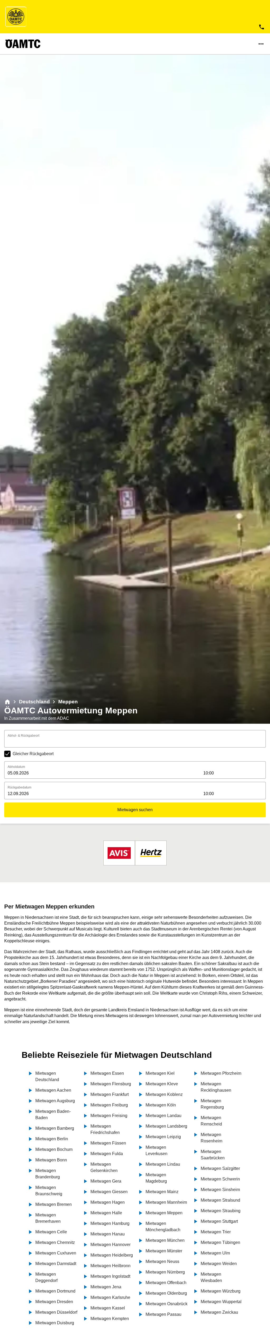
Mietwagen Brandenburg (47, 1173)
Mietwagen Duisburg (54, 1323)
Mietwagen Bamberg (54, 1128)
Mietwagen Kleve (162, 1084)
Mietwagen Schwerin (220, 1179)
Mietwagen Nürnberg (165, 1272)
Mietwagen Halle (106, 1213)
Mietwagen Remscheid (211, 1120)
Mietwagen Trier (216, 1232)
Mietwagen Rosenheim (211, 1137)
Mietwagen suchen (135, 810)
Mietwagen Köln (161, 1105)
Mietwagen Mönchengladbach (163, 1226)
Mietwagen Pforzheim (221, 1073)
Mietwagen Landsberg (166, 1126)
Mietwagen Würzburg (220, 1291)
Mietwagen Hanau (107, 1234)
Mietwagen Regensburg (212, 1104)
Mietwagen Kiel (160, 1073)
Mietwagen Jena (105, 1287)
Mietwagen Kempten (109, 1318)
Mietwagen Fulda (106, 1153)
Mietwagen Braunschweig (48, 1190)
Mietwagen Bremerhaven (48, 1218)
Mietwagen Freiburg (109, 1105)
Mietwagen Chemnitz (55, 1242)
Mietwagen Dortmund (55, 1291)
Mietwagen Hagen (107, 1202)
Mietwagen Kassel (107, 1308)
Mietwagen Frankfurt (109, 1094)
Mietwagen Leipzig (163, 1136)
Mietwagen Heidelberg (111, 1255)
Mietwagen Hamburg (109, 1223)
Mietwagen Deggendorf (46, 1277)
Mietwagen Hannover (110, 1244)
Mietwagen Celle (51, 1232)
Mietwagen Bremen (53, 1204)
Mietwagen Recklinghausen (216, 1087)
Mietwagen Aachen (53, 1090)
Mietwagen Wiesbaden (211, 1277)
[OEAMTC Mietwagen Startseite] (15, 16)
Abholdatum (16, 767)
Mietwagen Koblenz (164, 1094)
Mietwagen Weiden (219, 1263)
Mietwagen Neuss (162, 1261)
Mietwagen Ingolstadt (110, 1276)
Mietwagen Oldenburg (166, 1293)
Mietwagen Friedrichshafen (105, 1129)
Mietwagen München (165, 1240)
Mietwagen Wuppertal (221, 1301)
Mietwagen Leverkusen (156, 1150)
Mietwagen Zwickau (219, 1312)
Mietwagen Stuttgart (219, 1221)
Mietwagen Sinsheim (220, 1189)
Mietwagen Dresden (54, 1301)
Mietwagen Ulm (215, 1253)
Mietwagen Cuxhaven (55, 1253)
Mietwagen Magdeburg (156, 1178)
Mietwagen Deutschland (47, 1076)
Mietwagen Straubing (220, 1210)
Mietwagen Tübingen (220, 1242)
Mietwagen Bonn (51, 1160)
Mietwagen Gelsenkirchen (104, 1167)
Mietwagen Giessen (109, 1191)
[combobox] (135, 742)
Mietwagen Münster (164, 1251)
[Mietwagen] (7, 702)
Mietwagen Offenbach (166, 1282)
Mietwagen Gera (105, 1181)
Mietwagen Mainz (162, 1191)
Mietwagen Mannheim (166, 1202)
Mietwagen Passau (163, 1314)
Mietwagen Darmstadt (55, 1263)
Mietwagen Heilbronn (110, 1265)
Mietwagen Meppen (164, 1213)
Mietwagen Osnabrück (166, 1304)
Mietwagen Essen (107, 1073)
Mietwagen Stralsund (220, 1200)
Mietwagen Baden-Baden (53, 1114)
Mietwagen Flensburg (110, 1084)
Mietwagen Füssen (108, 1143)
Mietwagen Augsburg (55, 1101)
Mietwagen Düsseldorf (56, 1312)
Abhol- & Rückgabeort (23, 735)
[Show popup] (264, 742)
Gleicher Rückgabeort (33, 753)
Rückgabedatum (19, 787)
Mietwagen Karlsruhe (110, 1297)
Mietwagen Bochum (54, 1149)
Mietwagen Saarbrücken (213, 1154)
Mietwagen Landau (163, 1115)
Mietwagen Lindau (163, 1164)
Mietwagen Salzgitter (220, 1168)
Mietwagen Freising (108, 1115)
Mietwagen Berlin (51, 1139)
